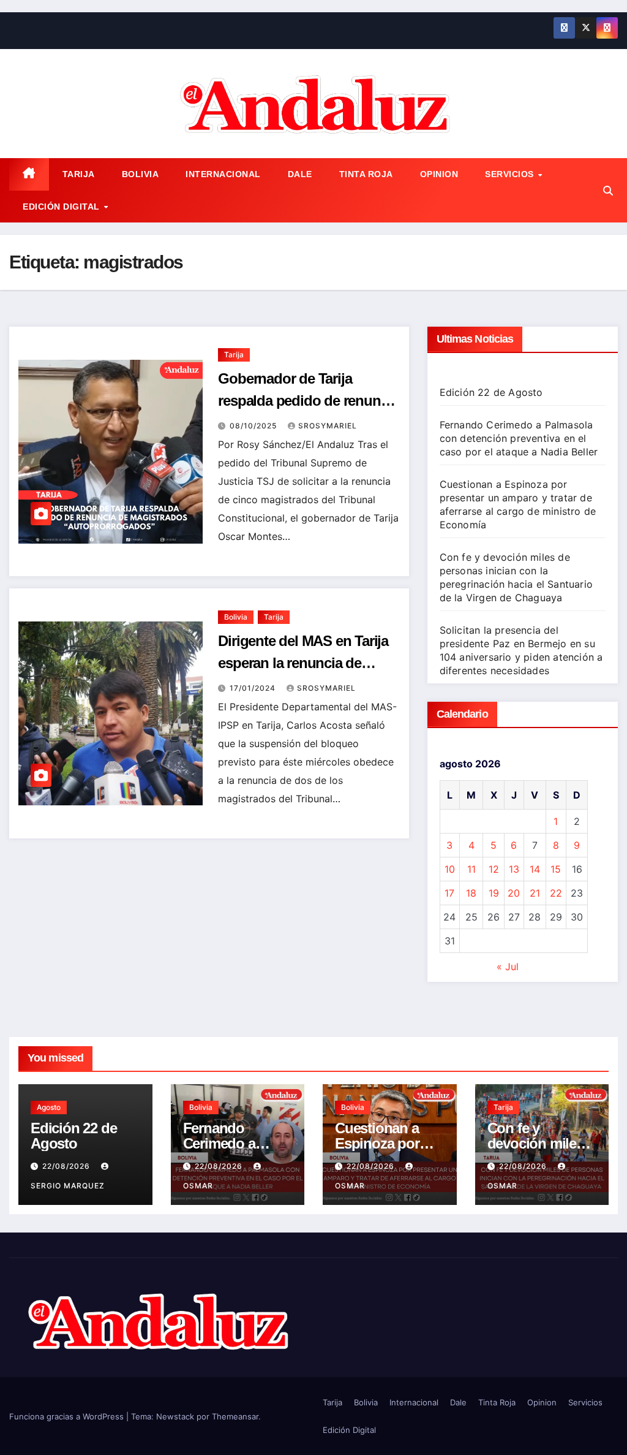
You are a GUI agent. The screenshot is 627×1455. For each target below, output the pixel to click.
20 (514, 893)
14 (535, 869)
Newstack (175, 1416)
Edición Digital (62, 206)
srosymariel (327, 425)
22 (556, 893)
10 (450, 869)
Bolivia (140, 174)
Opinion (439, 174)
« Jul (508, 966)
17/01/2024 (254, 688)
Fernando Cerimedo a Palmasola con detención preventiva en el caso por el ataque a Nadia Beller (519, 438)
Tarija (78, 174)
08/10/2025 (254, 425)
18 (471, 893)
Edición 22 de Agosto (491, 392)
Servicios (510, 174)
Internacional (223, 174)
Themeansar (235, 1416)
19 (494, 893)
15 (555, 869)
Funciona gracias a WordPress (67, 1416)
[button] (608, 190)
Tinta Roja (366, 174)
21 (535, 893)
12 (494, 869)
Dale (300, 174)
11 (471, 869)
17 (449, 893)
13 (514, 869)
